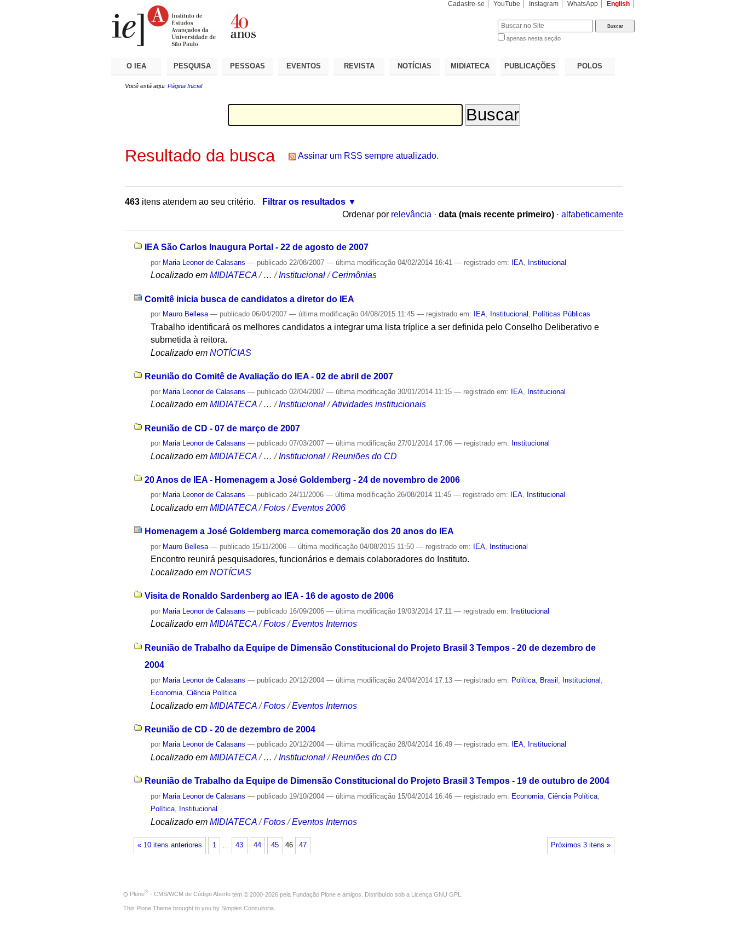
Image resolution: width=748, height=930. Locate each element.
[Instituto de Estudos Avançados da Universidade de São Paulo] (242, 25)
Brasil (549, 680)
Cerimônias (354, 275)
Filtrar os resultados (304, 201)
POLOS (589, 66)
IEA (517, 262)
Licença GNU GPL (436, 894)
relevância (411, 214)
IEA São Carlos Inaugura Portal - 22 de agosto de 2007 (257, 247)
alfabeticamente (592, 214)
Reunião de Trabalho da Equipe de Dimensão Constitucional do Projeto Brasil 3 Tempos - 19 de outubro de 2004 (377, 780)
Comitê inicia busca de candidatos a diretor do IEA (249, 299)
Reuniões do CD (364, 456)
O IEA (136, 66)
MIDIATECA (470, 66)
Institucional (547, 262)
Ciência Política (212, 693)
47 (303, 845)
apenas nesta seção (534, 38)
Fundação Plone (314, 894)
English (618, 4)
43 (239, 845)
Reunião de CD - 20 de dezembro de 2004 (230, 729)
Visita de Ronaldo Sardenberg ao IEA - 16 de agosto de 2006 (269, 595)
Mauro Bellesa (185, 314)
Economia (166, 693)
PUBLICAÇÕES (530, 66)
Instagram (544, 4)
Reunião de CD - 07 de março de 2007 (222, 428)
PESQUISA (192, 66)
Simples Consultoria (247, 908)
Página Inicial (185, 86)
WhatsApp (582, 4)
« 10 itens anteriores (169, 845)
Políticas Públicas (561, 314)
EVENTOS (303, 66)
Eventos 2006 (319, 507)
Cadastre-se (466, 4)
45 (275, 845)
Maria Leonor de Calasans (204, 262)
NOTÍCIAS (414, 66)
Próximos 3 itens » (581, 845)
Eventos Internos (324, 623)
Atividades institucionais (379, 404)
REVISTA (359, 66)
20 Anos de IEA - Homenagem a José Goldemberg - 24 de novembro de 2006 (302, 479)
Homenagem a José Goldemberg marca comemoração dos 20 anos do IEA (299, 531)
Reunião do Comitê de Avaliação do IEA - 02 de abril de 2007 (269, 376)
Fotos (274, 507)
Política (523, 680)
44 (257, 845)
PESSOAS (247, 66)
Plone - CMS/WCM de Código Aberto (180, 894)
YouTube (506, 4)
